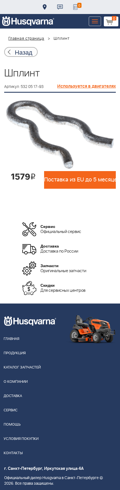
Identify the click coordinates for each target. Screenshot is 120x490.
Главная (11, 339)
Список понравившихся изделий (75, 7)
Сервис (11, 410)
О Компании (16, 381)
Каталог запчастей (22, 367)
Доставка (44, 7)
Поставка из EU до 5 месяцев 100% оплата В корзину (80, 180)
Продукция (15, 353)
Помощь (12, 424)
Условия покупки (21, 439)
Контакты (60, 7)
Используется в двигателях (86, 86)
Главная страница (26, 38)
